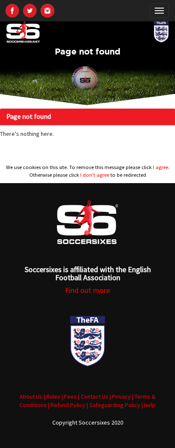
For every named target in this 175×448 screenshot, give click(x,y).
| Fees (69, 396)
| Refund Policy (66, 405)
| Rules (52, 396)
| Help (148, 405)
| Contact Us (93, 396)
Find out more (87, 290)
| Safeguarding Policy (113, 405)
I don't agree (94, 175)
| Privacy (120, 396)
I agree (160, 167)
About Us (31, 396)
